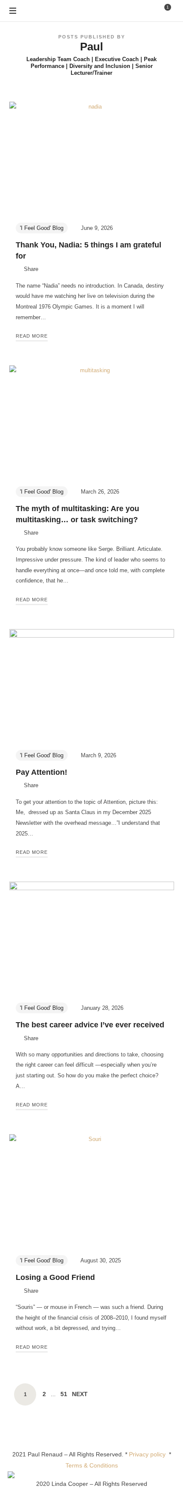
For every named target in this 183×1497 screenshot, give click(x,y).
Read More (32, 335)
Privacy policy (149, 1454)
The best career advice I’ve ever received (90, 1025)
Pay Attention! (41, 772)
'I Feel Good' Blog (41, 228)
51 (63, 1393)
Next (80, 1394)
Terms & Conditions (92, 1465)
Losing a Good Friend (55, 1277)
